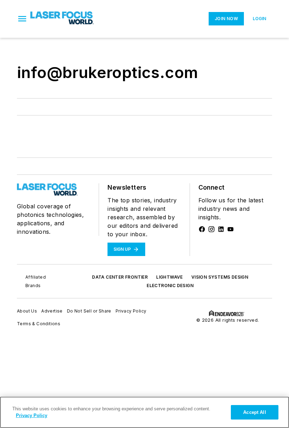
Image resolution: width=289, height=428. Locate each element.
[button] (22, 18)
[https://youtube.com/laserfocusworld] (230, 229)
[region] (144, 412)
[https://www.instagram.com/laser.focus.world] (211, 229)
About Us (27, 311)
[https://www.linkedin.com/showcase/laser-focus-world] (221, 229)
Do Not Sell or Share (89, 311)
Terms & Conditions (38, 323)
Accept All (254, 412)
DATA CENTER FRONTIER (120, 277)
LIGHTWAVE (169, 277)
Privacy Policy (131, 311)
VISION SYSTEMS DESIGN (219, 277)
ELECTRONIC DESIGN (170, 285)
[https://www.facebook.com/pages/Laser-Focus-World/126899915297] (201, 229)
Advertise (52, 311)
